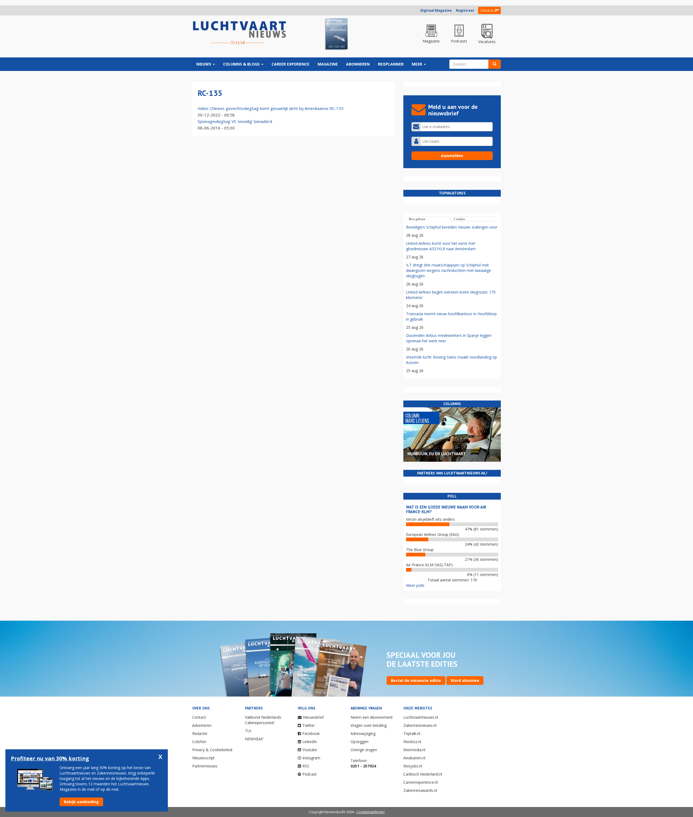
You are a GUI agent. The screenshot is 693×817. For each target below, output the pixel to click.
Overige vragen (364, 749)
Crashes (459, 219)
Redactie (199, 733)
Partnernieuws (204, 766)
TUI (248, 730)
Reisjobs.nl (412, 766)
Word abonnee (465, 680)
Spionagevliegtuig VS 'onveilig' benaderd (235, 121)
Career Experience (290, 64)
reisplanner (391, 64)
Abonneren (358, 64)
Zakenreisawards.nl (420, 790)
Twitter (308, 725)
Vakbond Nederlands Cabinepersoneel (263, 720)
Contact (199, 717)
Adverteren (201, 725)
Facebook (311, 733)
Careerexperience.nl (420, 782)
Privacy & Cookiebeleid (212, 749)
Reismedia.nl (414, 749)
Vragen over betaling (369, 725)
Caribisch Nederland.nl (422, 774)
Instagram (311, 757)
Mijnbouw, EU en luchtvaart (436, 453)
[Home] (239, 33)
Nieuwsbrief (313, 717)
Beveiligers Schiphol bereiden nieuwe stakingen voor (452, 227)
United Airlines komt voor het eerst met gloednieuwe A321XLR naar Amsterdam (441, 246)
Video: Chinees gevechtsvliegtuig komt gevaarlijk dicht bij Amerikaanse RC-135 (271, 108)
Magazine (328, 64)
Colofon (199, 741)
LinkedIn (309, 741)
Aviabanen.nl (414, 757)
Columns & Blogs (242, 64)
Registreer (465, 10)
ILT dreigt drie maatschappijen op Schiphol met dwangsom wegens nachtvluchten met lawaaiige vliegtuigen (448, 270)
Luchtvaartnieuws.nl (420, 717)
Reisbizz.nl (412, 741)
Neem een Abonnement (372, 717)
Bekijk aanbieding (81, 801)
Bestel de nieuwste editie (416, 680)
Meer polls (415, 585)
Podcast (309, 774)
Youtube (309, 749)
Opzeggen (359, 741)
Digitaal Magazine (436, 10)
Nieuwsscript (203, 757)
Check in (486, 10)
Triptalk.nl (411, 733)
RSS (305, 766)
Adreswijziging (363, 733)
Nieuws (204, 64)
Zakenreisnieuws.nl (419, 725)
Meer (417, 64)
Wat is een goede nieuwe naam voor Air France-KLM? (446, 509)
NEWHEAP (254, 738)
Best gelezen (417, 219)
